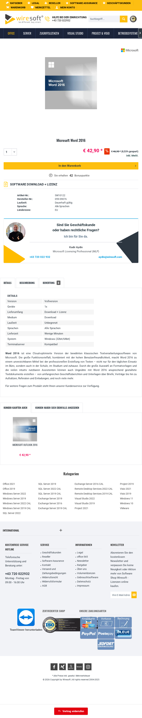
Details (7, 283)
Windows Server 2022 (14, 493)
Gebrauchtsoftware (87, 577)
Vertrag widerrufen (73, 711)
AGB (44, 585)
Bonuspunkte (82, 175)
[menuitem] (15, 7)
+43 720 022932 (17, 574)
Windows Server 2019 (14, 498)
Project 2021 (81, 508)
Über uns (82, 569)
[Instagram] (88, 666)
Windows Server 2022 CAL (17, 503)
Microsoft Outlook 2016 (24, 445)
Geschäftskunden (51, 552)
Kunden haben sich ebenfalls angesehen (57, 407)
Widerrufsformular (52, 581)
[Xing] (62, 666)
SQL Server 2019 (47, 484)
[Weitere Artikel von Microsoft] (129, 50)
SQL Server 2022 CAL (49, 488)
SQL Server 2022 (12, 513)
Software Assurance (53, 560)
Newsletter (83, 560)
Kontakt (46, 565)
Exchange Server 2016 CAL (89, 484)
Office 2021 (9, 484)
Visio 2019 (125, 493)
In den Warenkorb (70, 165)
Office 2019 (9, 488)
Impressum (83, 585)
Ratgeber (82, 565)
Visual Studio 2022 (85, 498)
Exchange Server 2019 (50, 498)
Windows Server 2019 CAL (17, 508)
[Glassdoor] (71, 666)
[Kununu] (79, 666)
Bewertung (51, 283)
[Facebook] (54, 666)
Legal (80, 552)
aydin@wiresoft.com (110, 257)
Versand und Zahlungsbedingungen (54, 571)
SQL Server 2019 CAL (49, 493)
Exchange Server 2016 (50, 503)
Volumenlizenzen (86, 573)
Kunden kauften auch (15, 407)
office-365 (82, 556)
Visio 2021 (125, 488)
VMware (124, 508)
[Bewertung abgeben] (71, 144)
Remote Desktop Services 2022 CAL (94, 488)
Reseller (46, 556)
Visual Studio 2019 (85, 503)
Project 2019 (127, 484)
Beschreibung (27, 283)
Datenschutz (84, 581)
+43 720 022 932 (40, 257)
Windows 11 (126, 498)
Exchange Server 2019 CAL (52, 508)
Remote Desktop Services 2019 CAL (94, 493)
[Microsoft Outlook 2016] (25, 429)
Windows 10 (126, 503)
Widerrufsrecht (50, 577)
